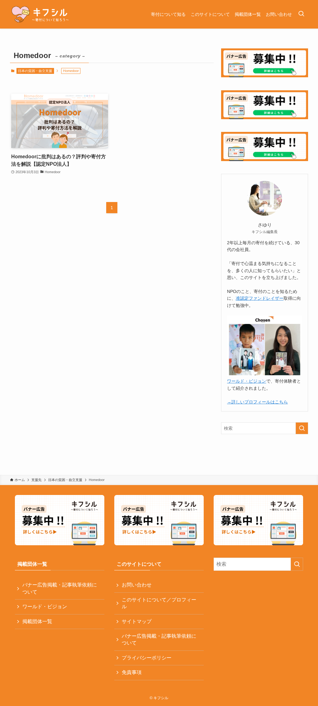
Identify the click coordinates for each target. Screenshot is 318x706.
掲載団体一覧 (37, 621)
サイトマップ (137, 621)
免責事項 (132, 672)
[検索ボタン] (301, 14)
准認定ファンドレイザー (260, 298)
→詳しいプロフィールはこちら (257, 401)
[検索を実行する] (302, 428)
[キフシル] (40, 14)
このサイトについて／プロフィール (159, 603)
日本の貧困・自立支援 (35, 71)
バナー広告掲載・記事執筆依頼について (59, 588)
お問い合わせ (137, 584)
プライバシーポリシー (146, 657)
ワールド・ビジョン (246, 381)
